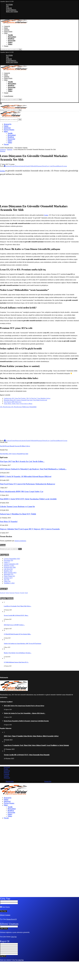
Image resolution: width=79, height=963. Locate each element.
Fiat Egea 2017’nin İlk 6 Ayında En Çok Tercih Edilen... (22, 461)
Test (6, 579)
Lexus (2, 171)
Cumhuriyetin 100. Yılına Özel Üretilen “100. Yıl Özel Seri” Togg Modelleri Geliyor (27, 398)
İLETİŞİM (9, 4)
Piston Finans (8, 31)
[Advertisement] (24, 190)
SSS (7, 6)
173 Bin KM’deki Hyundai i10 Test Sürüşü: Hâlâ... (17, 634)
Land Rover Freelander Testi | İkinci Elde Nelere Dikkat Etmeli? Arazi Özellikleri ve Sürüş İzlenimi (36, 745)
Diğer (6, 33)
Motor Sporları (10, 572)
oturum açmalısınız (20, 541)
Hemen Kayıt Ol (11, 919)
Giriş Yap (14, 937)
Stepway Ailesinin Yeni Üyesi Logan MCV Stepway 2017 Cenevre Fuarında (30, 529)
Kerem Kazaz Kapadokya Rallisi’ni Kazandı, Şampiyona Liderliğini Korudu (26, 721)
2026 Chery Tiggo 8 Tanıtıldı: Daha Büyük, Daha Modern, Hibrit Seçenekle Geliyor (31, 736)
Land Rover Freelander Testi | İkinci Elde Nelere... (17, 606)
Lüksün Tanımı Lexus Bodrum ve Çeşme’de (17, 506)
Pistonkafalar (10, 781)
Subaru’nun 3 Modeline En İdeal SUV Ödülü (18, 514)
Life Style (8, 569)
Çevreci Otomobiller (12, 558)
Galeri (10, 42)
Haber (6, 28)
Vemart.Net (47, 781)
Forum (6, 46)
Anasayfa (7, 26)
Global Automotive (11, 564)
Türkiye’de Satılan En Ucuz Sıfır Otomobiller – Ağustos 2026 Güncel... (24, 713)
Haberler (9, 149)
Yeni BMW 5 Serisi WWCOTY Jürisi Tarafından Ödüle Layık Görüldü (28, 499)
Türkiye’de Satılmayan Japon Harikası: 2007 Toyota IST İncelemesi (22, 643)
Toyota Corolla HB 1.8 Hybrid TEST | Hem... (16, 615)
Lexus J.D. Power (12, 407)
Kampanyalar (10, 567)
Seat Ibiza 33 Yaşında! (9, 521)
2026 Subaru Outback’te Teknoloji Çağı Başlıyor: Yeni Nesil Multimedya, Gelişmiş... (33, 469)
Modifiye (11, 39)
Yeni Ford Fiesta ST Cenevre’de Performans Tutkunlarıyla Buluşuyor (27, 484)
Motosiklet (12, 37)
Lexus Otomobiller (31, 407)
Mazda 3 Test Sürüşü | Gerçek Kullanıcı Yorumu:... (17, 653)
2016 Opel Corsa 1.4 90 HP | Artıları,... (14, 625)
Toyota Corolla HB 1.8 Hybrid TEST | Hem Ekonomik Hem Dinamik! (27, 755)
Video (10, 44)
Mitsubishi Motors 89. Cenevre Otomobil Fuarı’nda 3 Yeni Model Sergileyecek (25, 400)
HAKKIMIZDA (11, 10)
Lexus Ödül (21, 407)
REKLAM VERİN (12, 11)
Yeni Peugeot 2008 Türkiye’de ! (12, 402)
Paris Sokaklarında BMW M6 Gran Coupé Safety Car (21, 491)
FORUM (9, 8)
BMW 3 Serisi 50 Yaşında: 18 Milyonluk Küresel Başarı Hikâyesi (25, 476)
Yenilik (10, 35)
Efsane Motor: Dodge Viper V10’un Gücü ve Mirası (18, 403)
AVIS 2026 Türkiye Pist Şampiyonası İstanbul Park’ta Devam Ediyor (24, 705)
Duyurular (12, 40)
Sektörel (6, 30)
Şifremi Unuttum (5, 915)
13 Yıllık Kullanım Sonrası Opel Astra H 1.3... (16, 662)
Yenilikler (9, 583)
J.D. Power (3, 407)
